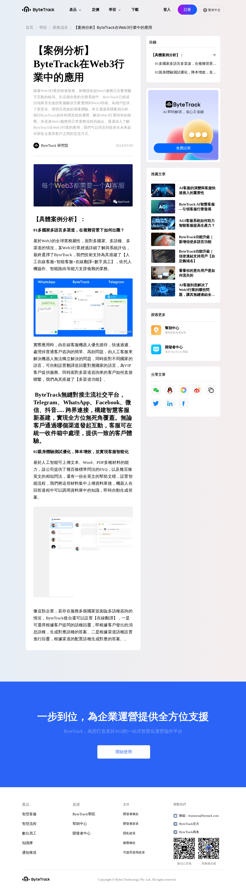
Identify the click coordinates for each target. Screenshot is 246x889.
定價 (95, 10)
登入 (167, 10)
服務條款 (129, 843)
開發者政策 (131, 823)
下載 (135, 10)
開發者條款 (131, 814)
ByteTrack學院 (84, 814)
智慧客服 (29, 814)
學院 (43, 27)
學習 (112, 10)
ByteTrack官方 (189, 824)
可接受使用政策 (134, 852)
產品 (73, 10)
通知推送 (29, 852)
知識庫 (27, 843)
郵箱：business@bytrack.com (198, 815)
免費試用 (183, 148)
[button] (210, 10)
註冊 (187, 10)
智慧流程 (29, 824)
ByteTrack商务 (189, 832)
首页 (29, 27)
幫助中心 (80, 824)
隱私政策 (129, 833)
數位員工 (29, 833)
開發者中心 (82, 833)
